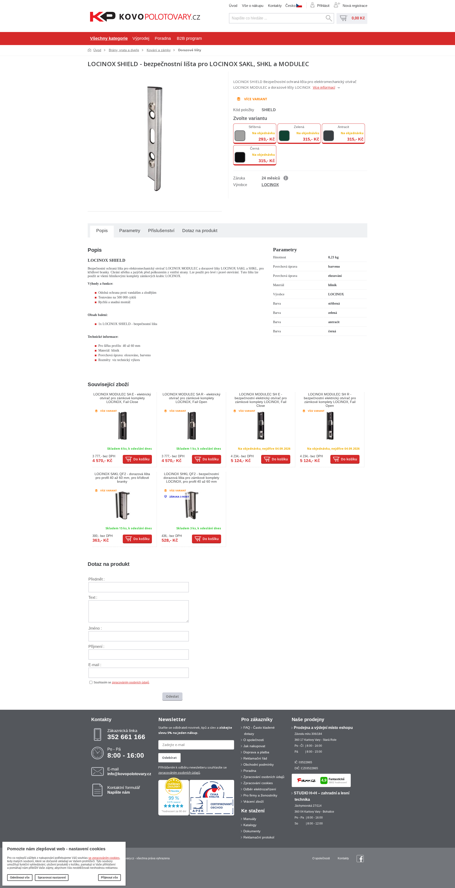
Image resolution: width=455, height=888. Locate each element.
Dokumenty (251, 831)
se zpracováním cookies (103, 858)
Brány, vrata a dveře (124, 50)
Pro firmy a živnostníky (260, 795)
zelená (299, 127)
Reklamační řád (255, 758)
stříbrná (255, 127)
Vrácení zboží (253, 801)
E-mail (129, 771)
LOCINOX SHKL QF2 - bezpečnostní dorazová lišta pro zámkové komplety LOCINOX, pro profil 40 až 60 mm (191, 477)
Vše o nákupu (252, 6)
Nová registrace (355, 6)
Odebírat (169, 757)
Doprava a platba (256, 752)
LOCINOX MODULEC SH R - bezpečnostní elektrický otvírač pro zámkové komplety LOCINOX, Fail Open (330, 399)
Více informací (324, 87)
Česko (290, 5)
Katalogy (249, 825)
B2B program (189, 38)
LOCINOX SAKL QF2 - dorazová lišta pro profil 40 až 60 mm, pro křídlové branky (122, 477)
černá (254, 148)
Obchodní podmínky (258, 764)
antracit (343, 127)
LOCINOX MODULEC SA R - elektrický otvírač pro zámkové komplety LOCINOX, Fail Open (191, 398)
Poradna (163, 38)
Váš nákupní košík (343, 18)
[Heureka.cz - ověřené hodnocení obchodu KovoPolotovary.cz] (173, 814)
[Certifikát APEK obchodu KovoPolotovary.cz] (212, 814)
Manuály (249, 819)
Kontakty (275, 6)
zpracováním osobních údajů (130, 682)
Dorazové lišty (189, 50)
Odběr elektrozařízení (259, 789)
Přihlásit (323, 6)
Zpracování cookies (258, 783)
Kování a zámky (159, 50)
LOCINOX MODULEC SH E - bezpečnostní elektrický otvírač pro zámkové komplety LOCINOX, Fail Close (261, 399)
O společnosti (253, 740)
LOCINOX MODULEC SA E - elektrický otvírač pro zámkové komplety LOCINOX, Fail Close (122, 398)
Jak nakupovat (254, 746)
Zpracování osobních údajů (263, 777)
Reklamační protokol (258, 837)
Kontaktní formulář (123, 789)
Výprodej (140, 38)
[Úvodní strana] (145, 17)
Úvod (233, 6)
